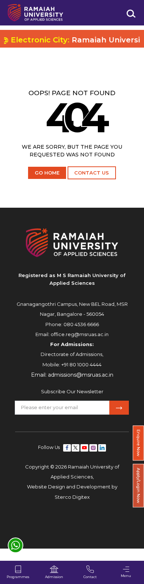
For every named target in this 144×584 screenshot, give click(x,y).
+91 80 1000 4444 (81, 364)
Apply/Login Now (138, 486)
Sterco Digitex (72, 497)
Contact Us (91, 173)
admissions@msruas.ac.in (80, 375)
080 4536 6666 (81, 324)
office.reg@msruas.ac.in (80, 334)
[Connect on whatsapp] (15, 545)
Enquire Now (138, 442)
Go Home (47, 173)
